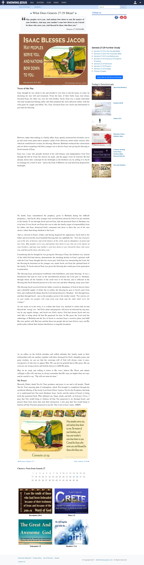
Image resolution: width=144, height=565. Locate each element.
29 (74, 477)
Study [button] (49, 3)
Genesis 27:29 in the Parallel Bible (107, 51)
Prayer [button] (63, 3)
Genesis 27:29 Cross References (106, 56)
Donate (56, 558)
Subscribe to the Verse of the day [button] (109, 77)
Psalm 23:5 (117, 118)
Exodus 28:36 (118, 103)
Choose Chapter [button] (100, 71)
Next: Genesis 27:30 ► (81, 461)
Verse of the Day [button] (24, 7)
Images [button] (56, 3)
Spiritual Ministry (120, 87)
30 (77, 477)
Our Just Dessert (120, 165)
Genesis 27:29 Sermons (103, 64)
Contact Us (21, 562)
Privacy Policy (37, 558)
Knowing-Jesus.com (106, 560)
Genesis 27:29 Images (102, 69)
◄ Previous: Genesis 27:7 (25, 461)
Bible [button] (32, 3)
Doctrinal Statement (24, 558)
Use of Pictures (48, 558)
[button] (135, 2)
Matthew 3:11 (71, 546)
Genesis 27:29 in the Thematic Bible (107, 54)
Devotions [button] (40, 3)
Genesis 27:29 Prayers (102, 66)
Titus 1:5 (71, 515)
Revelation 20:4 (35, 515)
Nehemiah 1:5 (35, 546)
